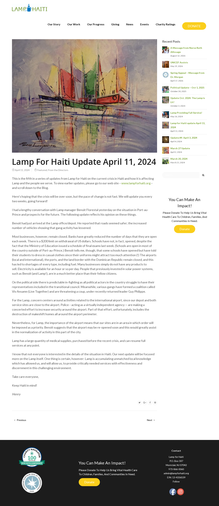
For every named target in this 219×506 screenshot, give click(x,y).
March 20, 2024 (178, 158)
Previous (21, 420)
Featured (42, 170)
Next (150, 420)
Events (144, 24)
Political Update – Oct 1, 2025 (187, 87)
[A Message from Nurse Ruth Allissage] (165, 49)
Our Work (73, 24)
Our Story (54, 24)
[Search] (203, 175)
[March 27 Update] (165, 149)
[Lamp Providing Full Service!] (165, 114)
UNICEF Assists (179, 62)
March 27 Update (180, 148)
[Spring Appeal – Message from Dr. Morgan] (165, 74)
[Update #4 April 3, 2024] (165, 139)
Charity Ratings (165, 24)
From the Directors (58, 170)
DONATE (194, 26)
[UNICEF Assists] (165, 64)
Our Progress (95, 24)
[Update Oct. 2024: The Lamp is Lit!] (165, 99)
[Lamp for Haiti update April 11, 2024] (165, 124)
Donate (184, 229)
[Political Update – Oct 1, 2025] (165, 89)
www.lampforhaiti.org (136, 183)
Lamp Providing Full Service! (186, 112)
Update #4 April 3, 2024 (183, 137)
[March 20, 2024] (165, 160)
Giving (115, 24)
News (129, 24)
